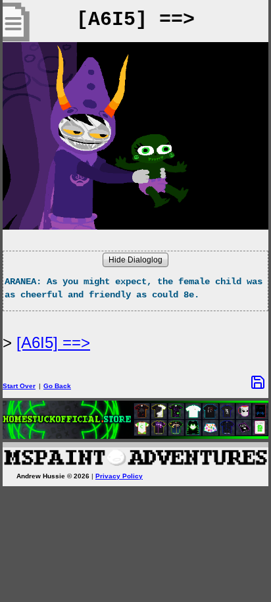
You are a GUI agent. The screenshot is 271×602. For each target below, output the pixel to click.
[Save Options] (258, 382)
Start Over (19, 385)
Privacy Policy (119, 476)
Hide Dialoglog (135, 259)
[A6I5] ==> (53, 342)
